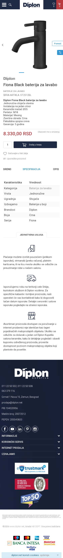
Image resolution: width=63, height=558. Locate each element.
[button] (10, 4)
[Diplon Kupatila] (31, 4)
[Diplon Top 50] (31, 500)
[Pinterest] (27, 429)
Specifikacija (31, 169)
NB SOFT (36, 526)
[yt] (12, 429)
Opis (56, 169)
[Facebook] (5, 429)
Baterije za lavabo (14, 91)
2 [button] (28, 72)
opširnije (44, 555)
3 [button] (35, 72)
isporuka (42, 305)
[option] (31, 44)
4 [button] (41, 72)
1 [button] (21, 72)
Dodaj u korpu (35, 145)
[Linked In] (20, 429)
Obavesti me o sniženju (49, 132)
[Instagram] (35, 429)
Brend (7, 169)
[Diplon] (9, 78)
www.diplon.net (17, 526)
